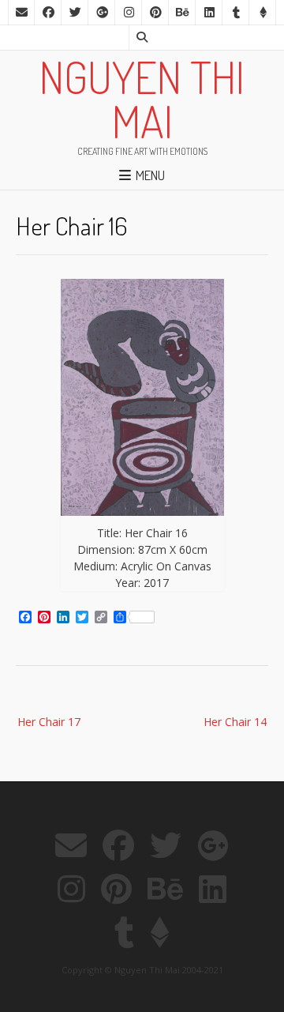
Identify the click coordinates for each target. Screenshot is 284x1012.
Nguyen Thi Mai (142, 99)
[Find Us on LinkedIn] (209, 12)
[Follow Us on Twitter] (75, 12)
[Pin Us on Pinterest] (155, 12)
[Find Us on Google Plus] (101, 12)
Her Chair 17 (48, 721)
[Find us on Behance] (182, 12)
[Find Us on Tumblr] (235, 12)
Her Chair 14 (235, 721)
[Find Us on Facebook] (48, 12)
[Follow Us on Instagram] (128, 12)
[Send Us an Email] (21, 12)
